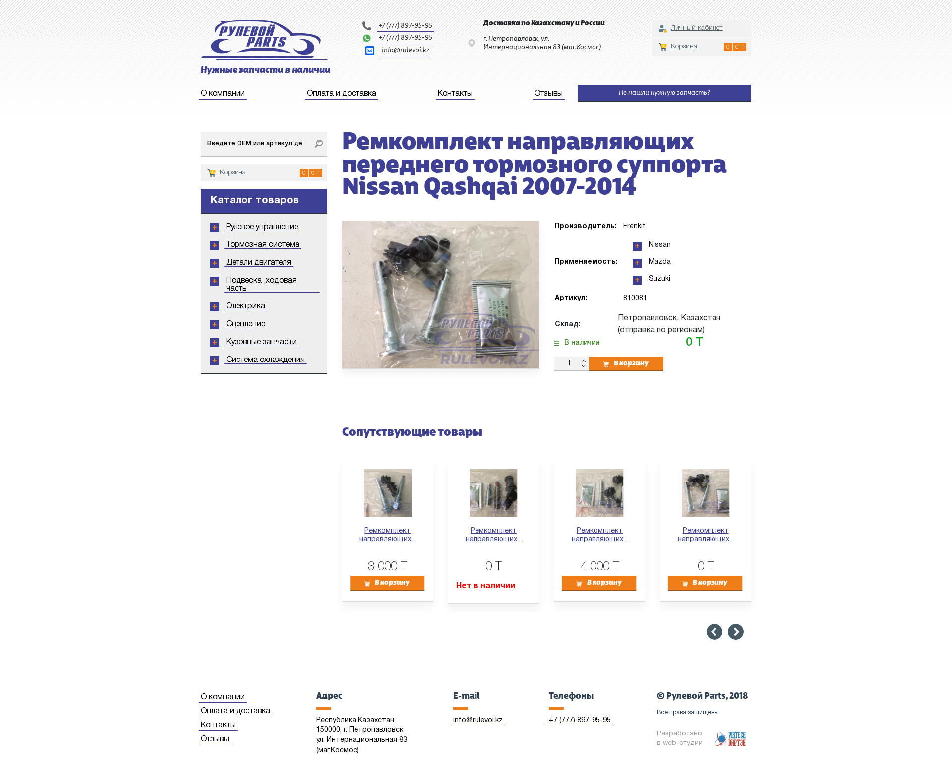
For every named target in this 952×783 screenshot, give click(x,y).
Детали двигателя (258, 262)
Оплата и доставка (341, 93)
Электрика (245, 306)
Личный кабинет (697, 28)
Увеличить (583, 360)
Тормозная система (262, 244)
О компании (223, 93)
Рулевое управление (262, 227)
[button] (714, 632)
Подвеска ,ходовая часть (261, 284)
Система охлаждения (265, 360)
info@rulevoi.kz (405, 50)
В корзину (631, 363)
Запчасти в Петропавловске (265, 47)
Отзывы (549, 93)
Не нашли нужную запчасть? (664, 92)
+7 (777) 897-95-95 (405, 25)
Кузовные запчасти (261, 342)
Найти (318, 144)
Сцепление (245, 324)
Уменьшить (583, 366)
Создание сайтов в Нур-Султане (731, 739)
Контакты (455, 93)
